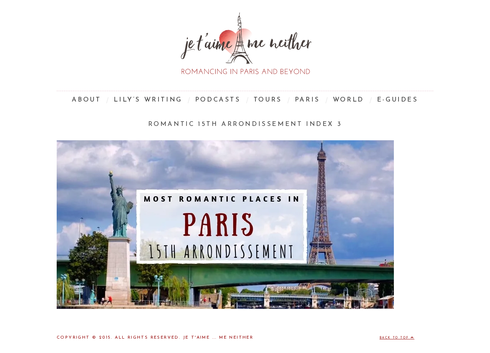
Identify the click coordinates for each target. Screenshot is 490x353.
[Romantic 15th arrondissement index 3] (225, 307)
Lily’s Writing (148, 100)
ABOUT (86, 100)
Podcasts (218, 100)
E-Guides (397, 100)
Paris (307, 100)
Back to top (395, 337)
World (348, 100)
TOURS (268, 100)
